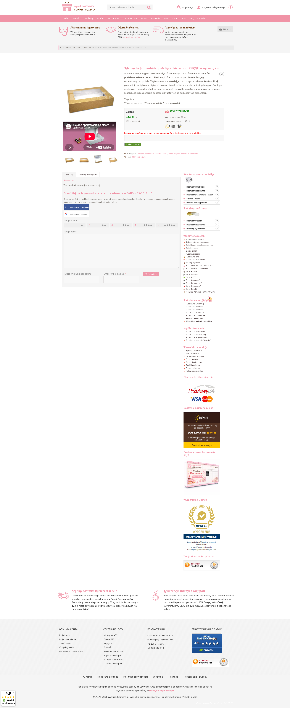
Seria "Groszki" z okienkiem (197, 269)
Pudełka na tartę (192, 257)
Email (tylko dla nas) (114, 274)
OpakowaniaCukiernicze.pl (71, 48)
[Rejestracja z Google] (65, 214)
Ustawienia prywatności (71, 651)
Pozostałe (155, 18)
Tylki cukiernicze (192, 353)
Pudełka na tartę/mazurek (196, 337)
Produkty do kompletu (88, 174)
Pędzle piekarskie (193, 368)
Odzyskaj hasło (66, 647)
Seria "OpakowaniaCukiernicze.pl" (200, 266)
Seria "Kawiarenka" (194, 283)
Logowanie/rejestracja (213, 7)
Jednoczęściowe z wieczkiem (198, 242)
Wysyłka (108, 643)
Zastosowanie (130, 18)
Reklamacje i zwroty (113, 651)
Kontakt (201, 18)
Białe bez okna (192, 248)
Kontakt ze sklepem (113, 663)
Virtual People (189, 697)
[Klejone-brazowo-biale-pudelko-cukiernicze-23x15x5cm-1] (91, 93)
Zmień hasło (65, 643)
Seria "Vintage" (192, 274)
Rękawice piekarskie (194, 371)
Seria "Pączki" (191, 289)
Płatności (108, 647)
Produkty (87, 48)
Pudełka (77, 18)
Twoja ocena (70, 220)
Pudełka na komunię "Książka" (198, 340)
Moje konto (64, 635)
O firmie (87, 676)
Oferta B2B (109, 639)
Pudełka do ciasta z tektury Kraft (151, 154)
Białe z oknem (191, 251)
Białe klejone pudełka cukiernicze (183, 154)
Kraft (166, 18)
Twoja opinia (70, 231)
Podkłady (88, 18)
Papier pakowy (192, 359)
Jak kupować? (110, 635)
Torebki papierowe (193, 365)
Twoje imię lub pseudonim (78, 274)
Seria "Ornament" (193, 280)
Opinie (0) (69, 174)
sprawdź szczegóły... (132, 37)
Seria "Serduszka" (193, 286)
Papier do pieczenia (194, 362)
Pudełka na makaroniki (195, 260)
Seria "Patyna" (192, 271)
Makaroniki (113, 18)
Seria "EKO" (191, 277)
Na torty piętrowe (193, 263)
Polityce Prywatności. (161, 690)
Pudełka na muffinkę (195, 304)
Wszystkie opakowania (195, 239)
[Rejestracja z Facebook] (65, 207)
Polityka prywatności (114, 659)
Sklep (66, 18)
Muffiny (101, 18)
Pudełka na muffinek (195, 313)
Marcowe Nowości (140, 157)
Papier (143, 18)
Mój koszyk (187, 7)
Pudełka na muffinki (194, 307)
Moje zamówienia (67, 639)
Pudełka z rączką (193, 254)
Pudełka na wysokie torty (196, 335)
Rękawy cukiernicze (194, 350)
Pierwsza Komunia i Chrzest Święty (200, 292)
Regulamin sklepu (112, 655)
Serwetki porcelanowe (195, 356)
